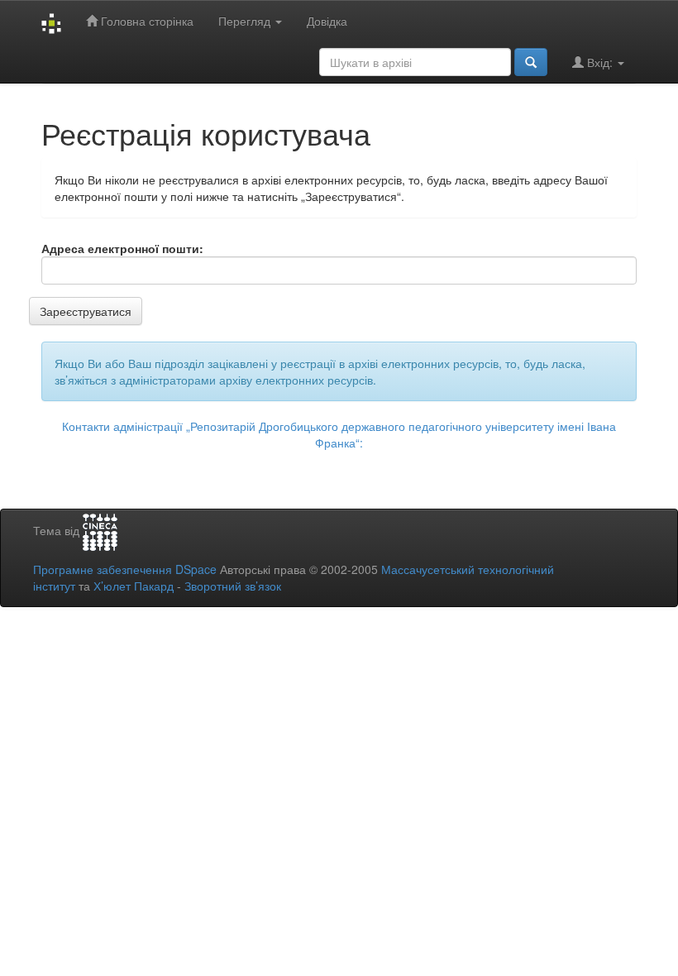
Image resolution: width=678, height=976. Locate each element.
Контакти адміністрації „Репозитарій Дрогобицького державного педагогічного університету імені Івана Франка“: (339, 434)
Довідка (327, 20)
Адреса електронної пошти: (122, 248)
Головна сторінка (145, 20)
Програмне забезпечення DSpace (125, 569)
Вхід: (600, 62)
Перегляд (246, 20)
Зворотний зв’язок (232, 585)
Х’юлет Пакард (133, 585)
